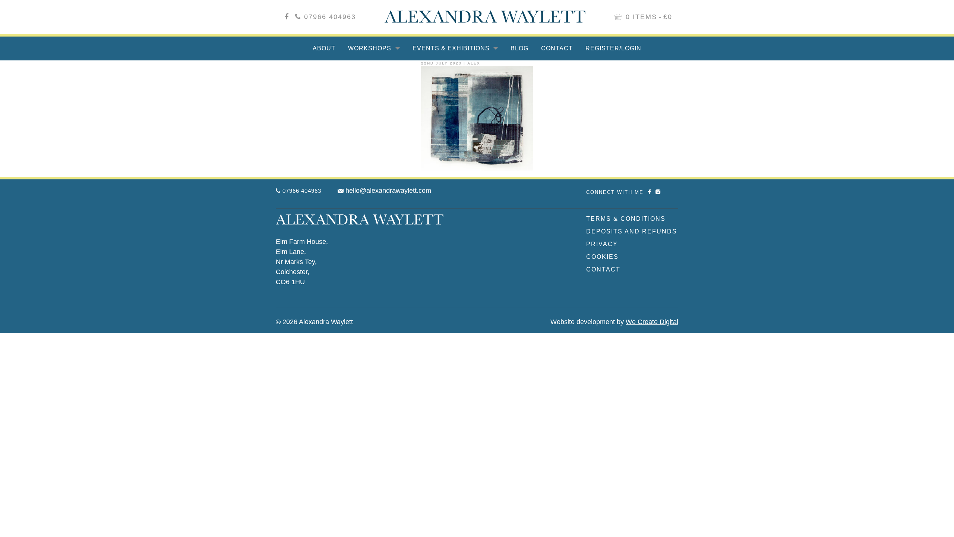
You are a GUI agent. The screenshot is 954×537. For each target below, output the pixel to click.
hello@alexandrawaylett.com (388, 190)
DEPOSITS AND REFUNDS (631, 231)
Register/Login (613, 48)
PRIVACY (602, 244)
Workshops (370, 48)
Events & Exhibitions (452, 48)
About (324, 48)
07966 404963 (330, 17)
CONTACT (603, 269)
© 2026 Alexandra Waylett (314, 322)
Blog (519, 48)
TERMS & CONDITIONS (626, 219)
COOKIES (602, 257)
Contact (557, 48)
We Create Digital (652, 322)
